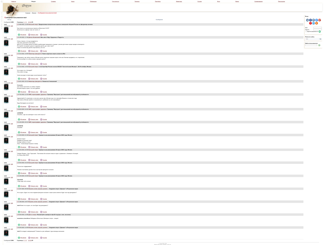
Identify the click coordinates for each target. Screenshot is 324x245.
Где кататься (115, 1)
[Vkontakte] (307, 21)
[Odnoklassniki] (316, 24)
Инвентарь (179, 1)
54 (30, 22)
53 (29, 22)
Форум (34, 13)
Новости (13, 1)
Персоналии (281, 1)
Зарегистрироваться (312, 31)
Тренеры (137, 1)
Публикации (93, 1)
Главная (27, 13)
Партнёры (158, 1)
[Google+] (319, 21)
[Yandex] (310, 24)
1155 (12, 26)
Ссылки (200, 1)
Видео (237, 1)
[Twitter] (316, 21)
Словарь (53, 1)
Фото (218, 1)
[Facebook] (310, 21)
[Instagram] (313, 21)
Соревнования (258, 1)
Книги (72, 1)
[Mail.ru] (313, 24)
